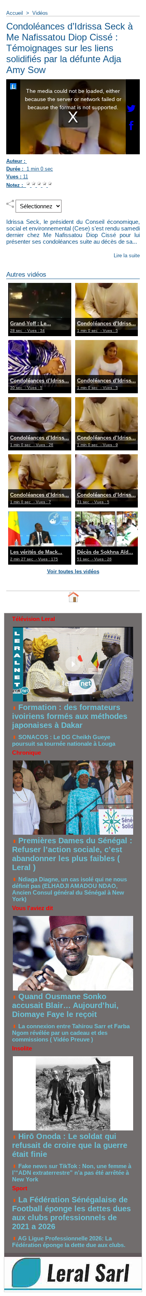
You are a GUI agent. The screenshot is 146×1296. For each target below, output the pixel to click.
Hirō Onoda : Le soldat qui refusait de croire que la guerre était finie (69, 1145)
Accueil (14, 13)
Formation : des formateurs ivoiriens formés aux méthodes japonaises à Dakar (69, 716)
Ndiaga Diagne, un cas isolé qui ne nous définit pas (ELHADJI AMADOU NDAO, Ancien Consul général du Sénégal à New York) (69, 889)
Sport (19, 1188)
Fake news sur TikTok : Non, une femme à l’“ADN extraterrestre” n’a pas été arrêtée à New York (71, 1173)
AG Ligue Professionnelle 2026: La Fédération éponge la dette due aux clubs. (68, 1241)
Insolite (22, 1048)
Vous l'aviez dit (32, 908)
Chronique (26, 752)
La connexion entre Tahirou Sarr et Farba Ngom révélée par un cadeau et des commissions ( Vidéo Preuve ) (71, 1033)
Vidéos (40, 13)
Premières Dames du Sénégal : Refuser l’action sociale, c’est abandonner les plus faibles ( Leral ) (72, 854)
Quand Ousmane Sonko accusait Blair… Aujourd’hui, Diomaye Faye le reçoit (65, 1005)
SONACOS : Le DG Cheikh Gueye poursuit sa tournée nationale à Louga (63, 740)
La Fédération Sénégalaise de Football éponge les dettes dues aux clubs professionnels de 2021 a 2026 (71, 1213)
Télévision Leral (33, 619)
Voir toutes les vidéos (73, 571)
